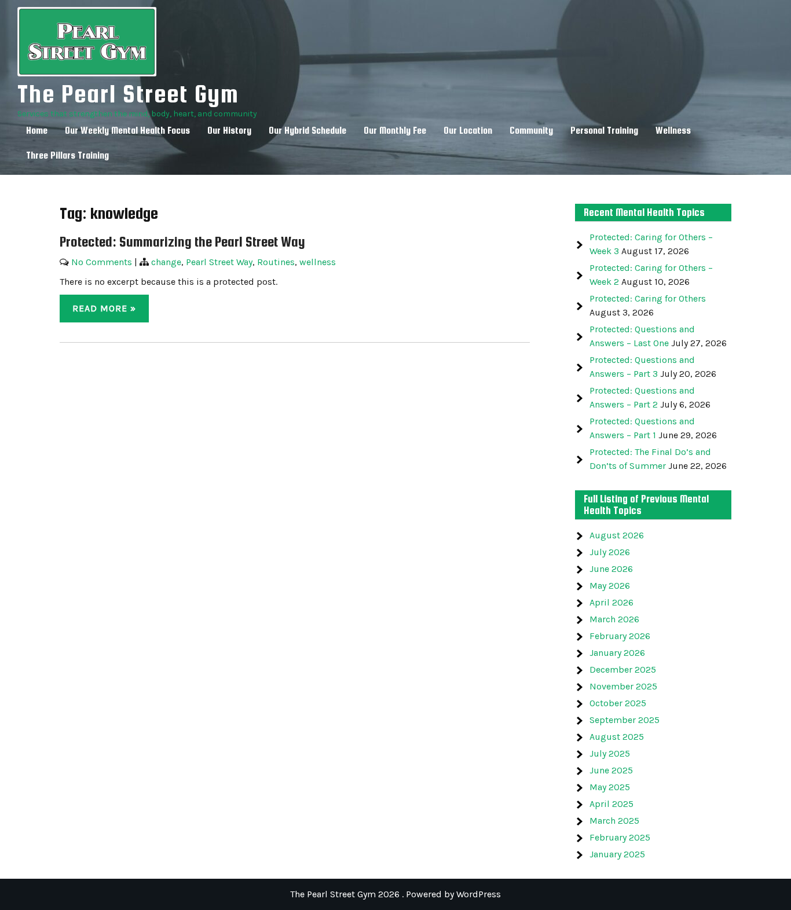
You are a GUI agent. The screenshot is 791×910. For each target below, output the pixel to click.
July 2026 (609, 551)
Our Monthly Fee (395, 130)
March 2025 (614, 820)
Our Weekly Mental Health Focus (127, 130)
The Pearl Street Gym (128, 93)
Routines (276, 261)
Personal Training (604, 130)
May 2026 (609, 585)
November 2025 (623, 686)
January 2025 (617, 854)
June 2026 (611, 568)
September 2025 (624, 719)
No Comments (101, 261)
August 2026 (616, 535)
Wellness (673, 130)
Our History (229, 130)
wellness (317, 261)
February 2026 (619, 635)
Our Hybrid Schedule (307, 130)
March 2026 (614, 619)
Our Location (468, 130)
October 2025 (617, 703)
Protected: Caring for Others (647, 298)
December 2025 (622, 669)
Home (36, 130)
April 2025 (611, 803)
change (166, 261)
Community (531, 130)
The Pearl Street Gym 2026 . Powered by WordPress (395, 894)
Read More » (104, 308)
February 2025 (619, 837)
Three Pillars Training (67, 155)
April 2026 (611, 602)
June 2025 (611, 770)
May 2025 (609, 786)
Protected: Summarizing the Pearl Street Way (182, 241)
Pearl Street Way (219, 261)
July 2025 (609, 753)
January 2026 (617, 652)
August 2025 (616, 736)
